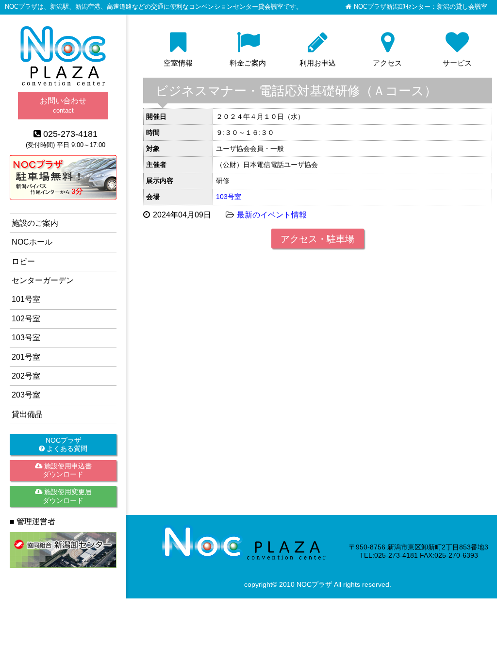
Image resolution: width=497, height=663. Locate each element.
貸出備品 (27, 414)
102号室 (26, 319)
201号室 (26, 357)
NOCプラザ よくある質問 (66, 444)
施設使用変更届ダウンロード (67, 496)
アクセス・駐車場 (317, 239)
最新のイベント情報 (272, 215)
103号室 (228, 196)
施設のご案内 (35, 223)
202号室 (26, 376)
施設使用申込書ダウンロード (67, 470)
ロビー (23, 261)
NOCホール (32, 242)
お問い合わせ (63, 105)
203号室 (26, 395)
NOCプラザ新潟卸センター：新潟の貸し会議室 (420, 6)
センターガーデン (43, 280)
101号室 (26, 299)
